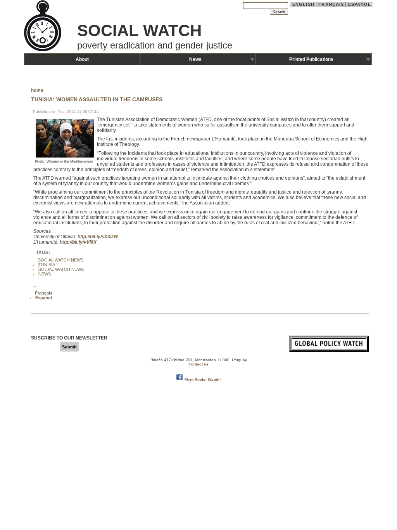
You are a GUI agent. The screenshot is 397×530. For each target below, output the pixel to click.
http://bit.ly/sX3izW (98, 236)
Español (359, 4)
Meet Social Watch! (203, 380)
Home (37, 90)
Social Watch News (60, 260)
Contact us (198, 364)
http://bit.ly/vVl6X (78, 242)
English (303, 4)
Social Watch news (61, 269)
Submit (69, 347)
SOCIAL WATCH (139, 30)
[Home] (43, 50)
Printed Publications (311, 59)
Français (331, 4)
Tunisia (46, 264)
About (82, 59)
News (195, 59)
